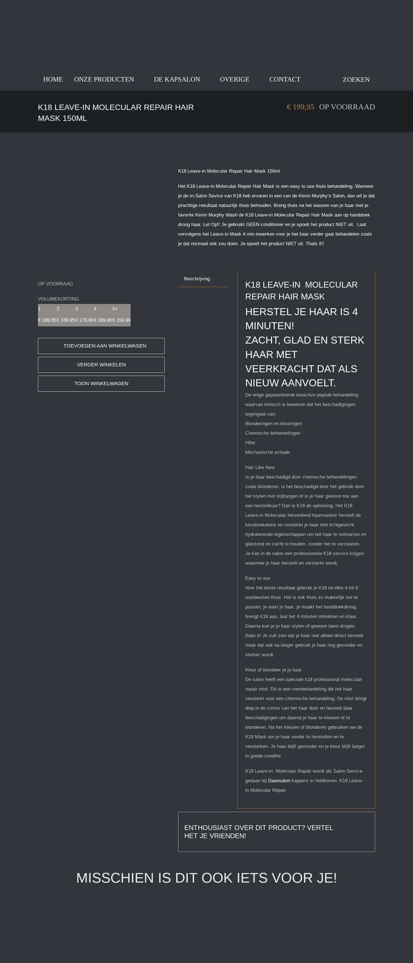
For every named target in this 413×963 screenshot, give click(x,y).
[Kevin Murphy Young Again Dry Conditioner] (282, 906)
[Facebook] (349, 825)
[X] (362, 825)
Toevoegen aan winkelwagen (104, 346)
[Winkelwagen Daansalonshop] (314, 79)
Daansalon (279, 780)
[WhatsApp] (362, 839)
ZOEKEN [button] (356, 79)
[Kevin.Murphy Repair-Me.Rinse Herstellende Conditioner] (108, 906)
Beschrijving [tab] (197, 278)
